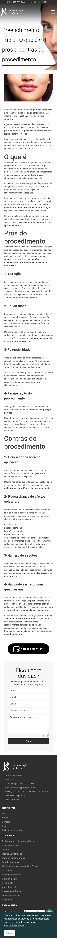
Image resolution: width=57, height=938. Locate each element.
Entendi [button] (9, 933)
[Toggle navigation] (53, 12)
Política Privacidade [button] (14, 925)
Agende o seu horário (32, 648)
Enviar (29, 741)
